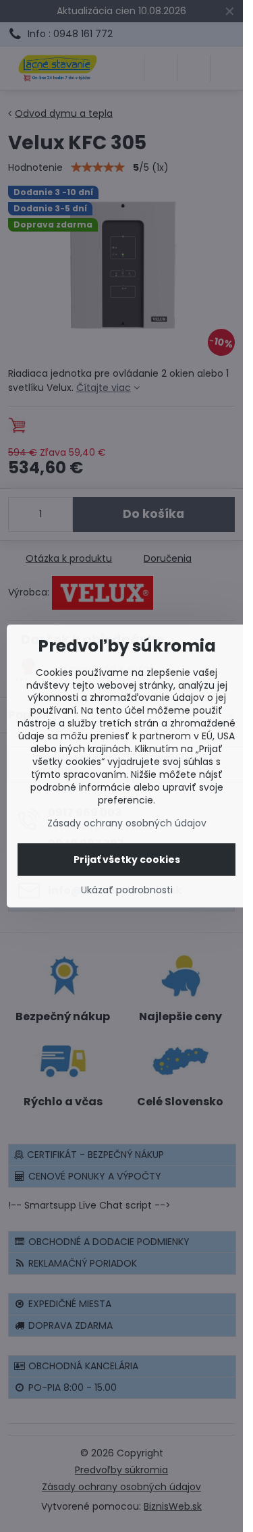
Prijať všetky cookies (127, 859)
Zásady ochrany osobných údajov (126, 823)
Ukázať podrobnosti (127, 890)
